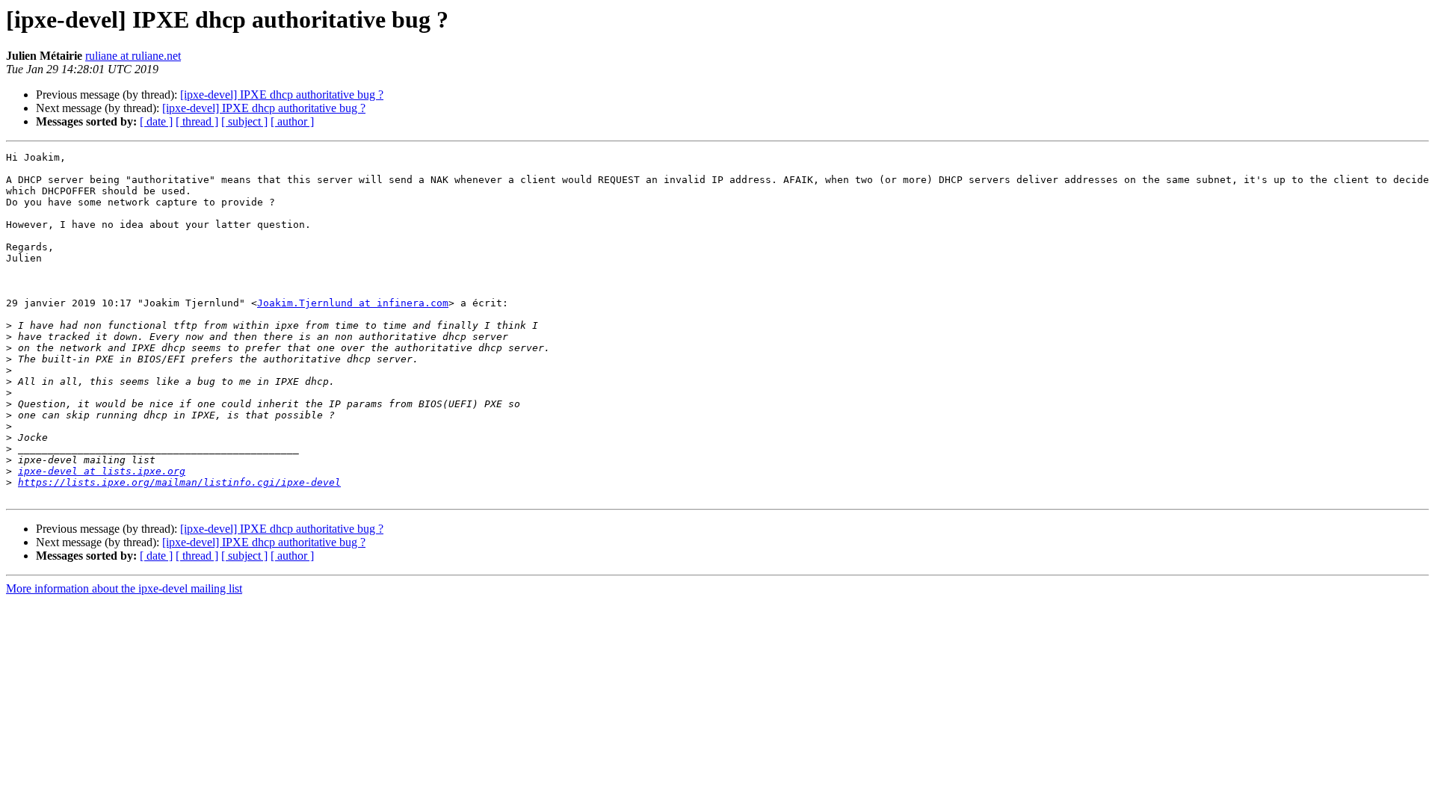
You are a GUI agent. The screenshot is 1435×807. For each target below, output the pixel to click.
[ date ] (156, 121)
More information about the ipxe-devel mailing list (124, 588)
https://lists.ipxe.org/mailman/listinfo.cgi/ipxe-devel (179, 482)
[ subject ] (244, 121)
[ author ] (292, 121)
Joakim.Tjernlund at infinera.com (352, 303)
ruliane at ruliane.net (133, 55)
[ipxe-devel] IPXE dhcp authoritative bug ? (281, 94)
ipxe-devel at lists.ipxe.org (101, 471)
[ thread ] (197, 121)
